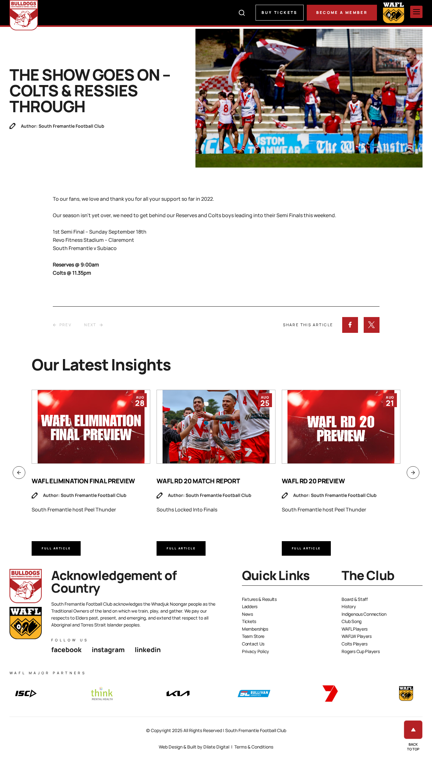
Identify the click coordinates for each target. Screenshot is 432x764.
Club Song (351, 621)
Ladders (249, 606)
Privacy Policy (255, 651)
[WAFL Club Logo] (23, 15)
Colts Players (354, 644)
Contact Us (253, 644)
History (349, 606)
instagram (108, 649)
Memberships (255, 629)
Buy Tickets (280, 12)
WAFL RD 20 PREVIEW (313, 481)
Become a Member (341, 12)
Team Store (253, 636)
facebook (66, 649)
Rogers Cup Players (361, 651)
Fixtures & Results (259, 599)
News (247, 614)
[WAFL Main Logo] (393, 12)
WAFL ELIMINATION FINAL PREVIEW (83, 481)
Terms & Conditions (253, 747)
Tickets (249, 621)
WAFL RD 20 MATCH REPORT (198, 481)
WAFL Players (354, 629)
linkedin (148, 649)
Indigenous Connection (364, 614)
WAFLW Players (356, 636)
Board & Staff (354, 599)
